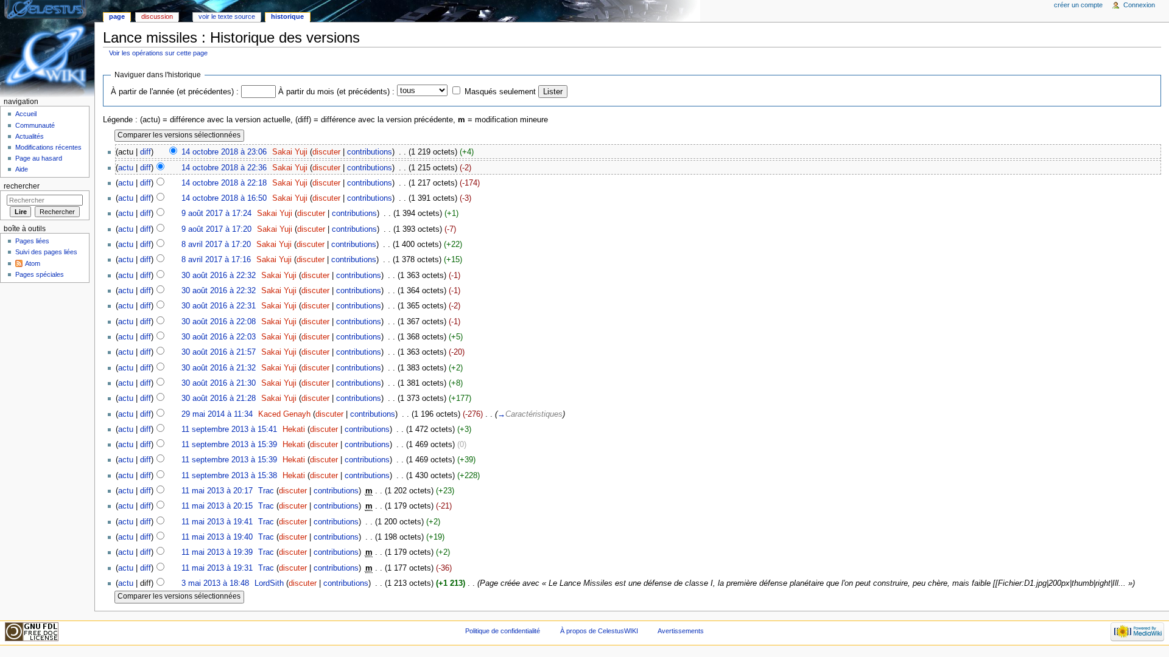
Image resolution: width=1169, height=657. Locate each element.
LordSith (269, 583)
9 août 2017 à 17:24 (216, 213)
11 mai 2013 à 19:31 (217, 568)
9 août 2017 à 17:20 (216, 229)
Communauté (35, 125)
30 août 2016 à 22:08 (218, 322)
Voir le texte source (226, 16)
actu (125, 168)
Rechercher (22, 186)
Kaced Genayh (284, 414)
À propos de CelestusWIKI (599, 630)
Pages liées (32, 241)
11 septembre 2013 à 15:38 (229, 475)
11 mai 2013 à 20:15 (217, 506)
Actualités (29, 136)
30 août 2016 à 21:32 (218, 368)
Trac (266, 491)
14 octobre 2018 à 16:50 (224, 198)
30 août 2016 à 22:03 (218, 337)
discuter (326, 152)
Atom (32, 263)
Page (117, 16)
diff (145, 152)
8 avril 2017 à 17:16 (216, 259)
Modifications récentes (48, 147)
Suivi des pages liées (46, 251)
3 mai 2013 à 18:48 (215, 583)
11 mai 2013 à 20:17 (217, 491)
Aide (21, 169)
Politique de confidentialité (502, 630)
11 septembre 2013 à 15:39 (229, 444)
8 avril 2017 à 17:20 (216, 244)
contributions (369, 152)
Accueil (26, 113)
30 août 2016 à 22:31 (218, 306)
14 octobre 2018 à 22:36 (224, 168)
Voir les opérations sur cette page (158, 53)
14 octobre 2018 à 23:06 (224, 152)
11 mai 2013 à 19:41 (217, 522)
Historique (287, 16)
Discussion (157, 16)
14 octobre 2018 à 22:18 (224, 183)
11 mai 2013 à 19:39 (217, 552)
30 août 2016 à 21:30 (218, 383)
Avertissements (681, 630)
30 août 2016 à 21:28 (218, 398)
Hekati (294, 429)
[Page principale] (47, 47)
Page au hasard (38, 158)
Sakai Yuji (289, 152)
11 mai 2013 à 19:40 (217, 537)
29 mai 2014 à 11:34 (217, 414)
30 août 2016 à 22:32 (218, 275)
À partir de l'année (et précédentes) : (175, 92)
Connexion (1139, 5)
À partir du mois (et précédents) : (336, 92)
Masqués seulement (500, 92)
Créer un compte (1078, 5)
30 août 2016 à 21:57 (218, 352)
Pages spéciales (39, 274)
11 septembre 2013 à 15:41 (229, 429)
